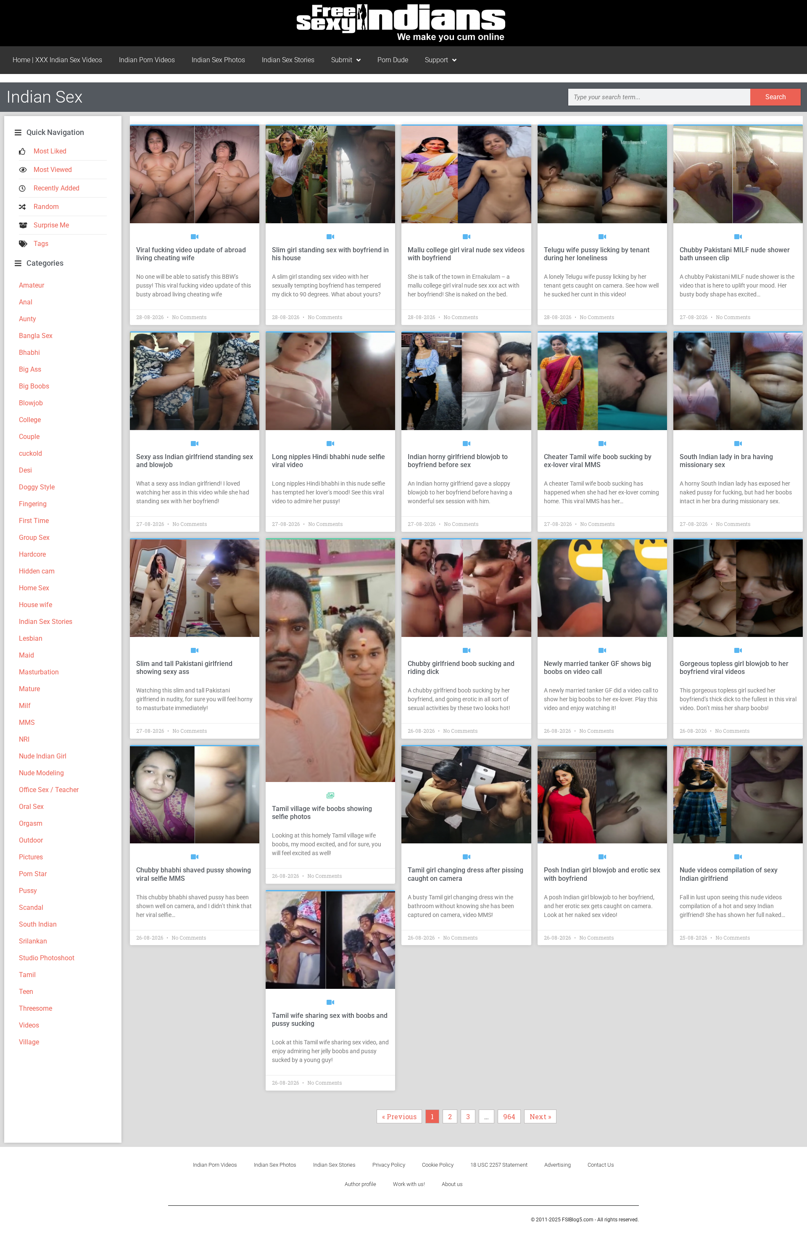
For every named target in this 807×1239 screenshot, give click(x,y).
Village (29, 1042)
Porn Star (33, 874)
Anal (25, 302)
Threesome (35, 1008)
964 (511, 1115)
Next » (540, 1116)
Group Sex (34, 538)
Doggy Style (37, 487)
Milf (25, 706)
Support (436, 60)
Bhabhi (29, 353)
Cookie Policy (438, 1165)
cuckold (30, 453)
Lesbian (30, 638)
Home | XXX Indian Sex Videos (57, 60)
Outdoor (31, 840)
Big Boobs (34, 386)
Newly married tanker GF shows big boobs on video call (597, 668)
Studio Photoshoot (46, 958)
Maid (26, 655)
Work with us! (409, 1184)
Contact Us (601, 1165)
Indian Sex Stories (288, 60)
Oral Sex (31, 807)
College (30, 420)
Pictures (31, 857)
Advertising (557, 1165)
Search (775, 97)
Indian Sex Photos (218, 60)
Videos (29, 1025)
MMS (27, 722)
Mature (29, 689)
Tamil (27, 975)
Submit (341, 60)
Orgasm (30, 823)
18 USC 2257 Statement (498, 1165)
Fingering (33, 504)
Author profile (360, 1184)
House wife (35, 605)
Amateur (31, 285)
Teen (26, 992)
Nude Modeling (41, 773)
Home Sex (34, 588)
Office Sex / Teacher (49, 790)
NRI (24, 739)
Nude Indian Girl (42, 756)
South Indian (38, 924)
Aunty (27, 319)
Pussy (28, 891)
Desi (25, 470)
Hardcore (32, 554)
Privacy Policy (388, 1165)
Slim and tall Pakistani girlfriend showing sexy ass (184, 668)
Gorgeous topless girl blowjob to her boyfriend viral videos (734, 668)
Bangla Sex (36, 336)
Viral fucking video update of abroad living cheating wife (191, 254)
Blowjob (31, 403)
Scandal (31, 907)
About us (452, 1184)
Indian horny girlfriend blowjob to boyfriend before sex (458, 461)
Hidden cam (37, 571)
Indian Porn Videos (147, 60)
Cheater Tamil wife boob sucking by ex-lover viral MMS (597, 461)
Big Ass (30, 369)
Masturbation (39, 672)
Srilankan (33, 941)
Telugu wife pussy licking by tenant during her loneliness (596, 254)
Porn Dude (392, 60)
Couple (29, 437)
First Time (34, 521)
